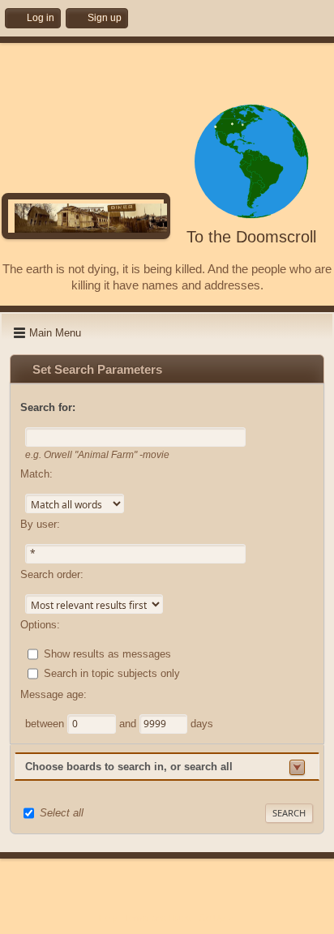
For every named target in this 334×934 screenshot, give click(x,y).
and (129, 724)
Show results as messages (107, 654)
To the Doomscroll (251, 237)
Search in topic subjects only (112, 673)
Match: (36, 474)
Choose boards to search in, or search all (129, 766)
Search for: (47, 407)
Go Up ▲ (217, 918)
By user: (40, 524)
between (46, 724)
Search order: (52, 574)
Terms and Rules (157, 918)
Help (108, 918)
